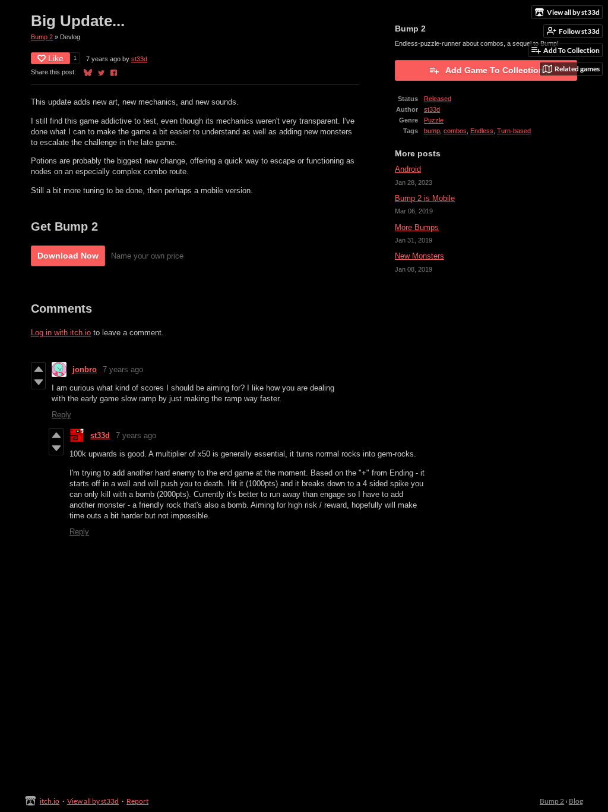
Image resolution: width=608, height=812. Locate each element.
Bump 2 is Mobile (425, 198)
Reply (61, 414)
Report (137, 801)
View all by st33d (93, 801)
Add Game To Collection (494, 70)
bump (432, 130)
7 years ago (123, 369)
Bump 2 (42, 36)
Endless (481, 130)
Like (56, 58)
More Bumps (417, 227)
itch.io (49, 801)
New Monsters (419, 255)
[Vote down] (38, 382)
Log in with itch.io (61, 332)
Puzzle (434, 120)
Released (437, 98)
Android (408, 169)
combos (455, 130)
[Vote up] (38, 369)
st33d (139, 58)
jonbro (84, 369)
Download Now (68, 255)
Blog (576, 801)
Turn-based (514, 130)
